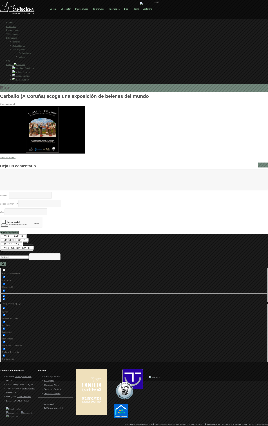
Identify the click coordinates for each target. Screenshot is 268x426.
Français (26, 75)
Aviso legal (49, 403)
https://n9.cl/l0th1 (8, 157)
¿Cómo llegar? (18, 45)
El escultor (66, 9)
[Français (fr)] (27, 412)
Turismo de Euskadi (52, 389)
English (25, 79)
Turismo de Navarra (52, 393)
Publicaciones (25, 52)
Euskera (26, 72)
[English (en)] (12, 416)
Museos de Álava (51, 384)
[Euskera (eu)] (12, 412)
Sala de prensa (18, 49)
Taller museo (98, 9)
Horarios (16, 41)
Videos (22, 56)
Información (114, 9)
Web (2, 212)
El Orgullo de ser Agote (23, 384)
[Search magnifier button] (3, 264)
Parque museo (81, 9)
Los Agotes (49, 380)
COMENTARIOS (24, 396)
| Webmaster (263, 424)
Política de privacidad (53, 408)
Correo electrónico (9, 204)
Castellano (29, 68)
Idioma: (136, 9)
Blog (126, 9)
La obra (53, 9)
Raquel (9, 400)
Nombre (4, 196)
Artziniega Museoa (52, 376)
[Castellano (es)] (13, 408)
